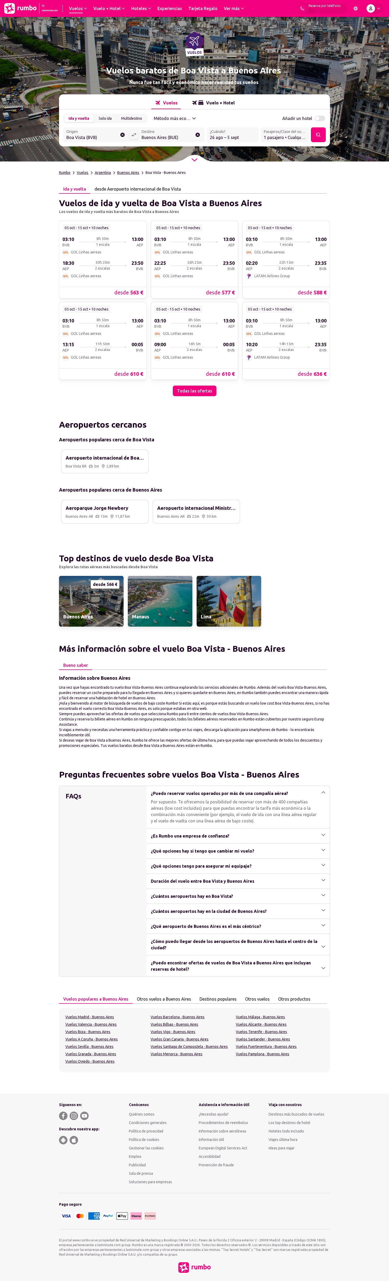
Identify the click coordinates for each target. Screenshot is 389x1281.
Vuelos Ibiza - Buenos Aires (87, 1032)
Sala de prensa (141, 1173)
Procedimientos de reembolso (223, 1123)
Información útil (211, 1139)
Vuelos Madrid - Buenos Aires (89, 1017)
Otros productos (294, 999)
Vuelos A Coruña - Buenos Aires (91, 1039)
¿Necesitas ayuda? (214, 1114)
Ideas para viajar (282, 1148)
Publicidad (137, 1165)
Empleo (135, 1156)
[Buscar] (318, 134)
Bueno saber (75, 665)
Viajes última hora (283, 1139)
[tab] (166, 102)
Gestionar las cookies (146, 1148)
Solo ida (105, 118)
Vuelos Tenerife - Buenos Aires (261, 1032)
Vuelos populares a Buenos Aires (95, 999)
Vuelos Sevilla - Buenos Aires (89, 1046)
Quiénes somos (142, 1114)
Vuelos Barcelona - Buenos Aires (178, 1017)
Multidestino (131, 118)
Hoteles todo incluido (286, 1131)
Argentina (103, 172)
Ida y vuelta (79, 118)
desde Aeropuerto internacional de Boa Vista (137, 189)
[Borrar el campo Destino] (197, 135)
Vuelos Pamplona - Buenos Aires (262, 1054)
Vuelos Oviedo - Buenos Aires (90, 1061)
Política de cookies (144, 1139)
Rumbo (64, 172)
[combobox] (96, 135)
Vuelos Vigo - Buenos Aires (173, 1032)
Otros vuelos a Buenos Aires (164, 999)
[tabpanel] (194, 295)
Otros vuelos (257, 999)
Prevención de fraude (216, 1165)
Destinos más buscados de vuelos (296, 1114)
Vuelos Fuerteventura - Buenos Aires (266, 1046)
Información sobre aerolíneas (222, 1131)
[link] (103, 259)
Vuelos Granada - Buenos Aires (90, 1054)
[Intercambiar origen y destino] (134, 135)
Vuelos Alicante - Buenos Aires (261, 1024)
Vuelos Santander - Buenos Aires (263, 1039)
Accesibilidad (209, 1156)
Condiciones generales (148, 1123)
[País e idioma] (355, 8)
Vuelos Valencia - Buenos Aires (91, 1024)
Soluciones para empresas (150, 1182)
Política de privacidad (146, 1131)
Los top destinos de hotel (289, 1123)
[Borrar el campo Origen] (122, 135)
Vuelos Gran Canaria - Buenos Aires (180, 1039)
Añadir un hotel (297, 118)
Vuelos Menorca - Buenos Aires (176, 1054)
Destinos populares (218, 999)
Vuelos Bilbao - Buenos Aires (174, 1024)
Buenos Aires (128, 172)
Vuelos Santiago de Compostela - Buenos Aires (189, 1046)
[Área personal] (374, 8)
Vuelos (82, 172)
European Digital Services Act (223, 1148)
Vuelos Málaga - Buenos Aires (260, 1017)
